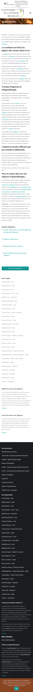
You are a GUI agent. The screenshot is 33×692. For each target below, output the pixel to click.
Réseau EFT (5, 478)
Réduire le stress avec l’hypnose (13, 246)
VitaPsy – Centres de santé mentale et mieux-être (15, 467)
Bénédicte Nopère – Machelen (10, 366)
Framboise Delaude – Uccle (9, 305)
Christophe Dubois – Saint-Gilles (10, 324)
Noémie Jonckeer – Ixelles (9, 343)
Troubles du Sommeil (7, 482)
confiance (4, 44)
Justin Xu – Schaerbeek (8, 381)
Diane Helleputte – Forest (8, 339)
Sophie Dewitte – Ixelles (8, 316)
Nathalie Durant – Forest (8, 328)
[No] (31, 685)
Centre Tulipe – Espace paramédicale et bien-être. (15, 455)
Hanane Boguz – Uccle (8, 289)
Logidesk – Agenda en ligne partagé (11, 459)
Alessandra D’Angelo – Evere (9, 301)
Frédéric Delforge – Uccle (8, 308)
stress (3, 394)
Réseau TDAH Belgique (8, 463)
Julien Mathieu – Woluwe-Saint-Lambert (12, 358)
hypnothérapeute (11, 648)
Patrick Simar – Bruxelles (8, 370)
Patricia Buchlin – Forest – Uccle (10, 293)
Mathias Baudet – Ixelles (8, 285)
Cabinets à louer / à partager (9, 490)
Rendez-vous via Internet (15, 268)
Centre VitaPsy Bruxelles (8, 640)
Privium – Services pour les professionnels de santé (15, 471)
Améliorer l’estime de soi (10, 239)
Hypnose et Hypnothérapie (9, 486)
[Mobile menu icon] (30, 13)
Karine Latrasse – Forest (8, 347)
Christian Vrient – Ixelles (8, 377)
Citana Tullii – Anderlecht (8, 374)
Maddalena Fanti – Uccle (8, 331)
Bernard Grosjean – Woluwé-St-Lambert (12, 335)
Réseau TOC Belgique (7, 474)
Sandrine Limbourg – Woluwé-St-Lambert (13, 351)
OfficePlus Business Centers (9, 451)
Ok (16, 688)
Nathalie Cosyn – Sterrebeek (9, 297)
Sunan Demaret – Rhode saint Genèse (12, 312)
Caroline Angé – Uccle (7, 282)
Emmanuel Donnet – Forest (9, 320)
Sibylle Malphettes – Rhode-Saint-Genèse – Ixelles (15, 354)
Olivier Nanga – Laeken (8, 362)
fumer (13, 421)
